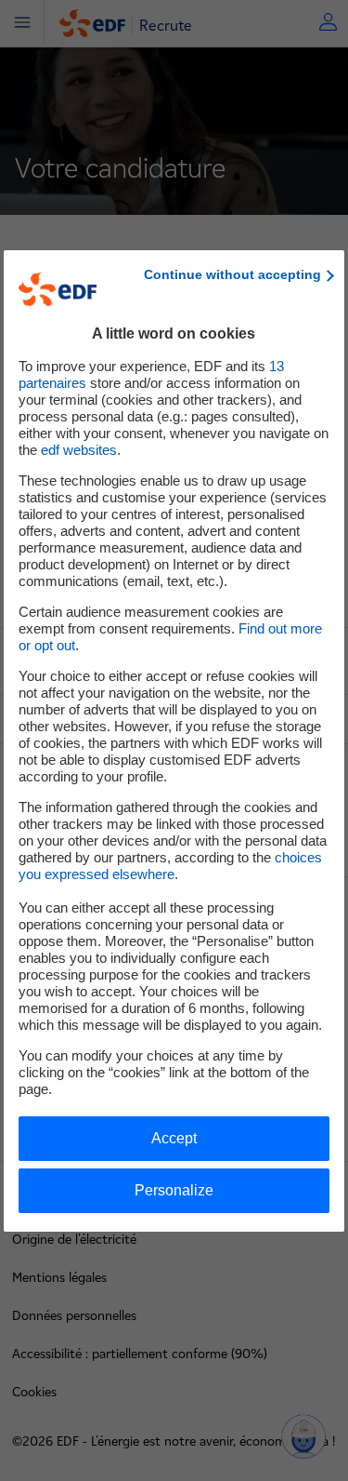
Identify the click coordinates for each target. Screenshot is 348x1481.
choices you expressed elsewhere (170, 865)
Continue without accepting (232, 274)
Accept (174, 1138)
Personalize (174, 1190)
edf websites (79, 450)
